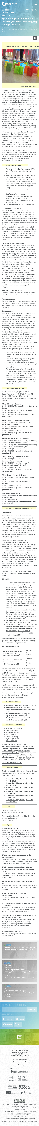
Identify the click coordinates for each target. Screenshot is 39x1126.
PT (27, 10)
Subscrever (32, 1009)
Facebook (9, 1019)
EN (36, 10)
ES (31, 10)
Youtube (9, 1025)
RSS (18, 1025)
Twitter (21, 1019)
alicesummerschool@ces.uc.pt (12, 697)
